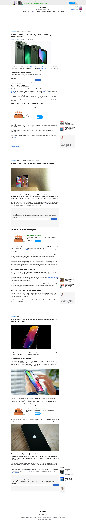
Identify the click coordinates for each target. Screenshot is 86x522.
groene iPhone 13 (44, 68)
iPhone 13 (18, 31)
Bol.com (15, 138)
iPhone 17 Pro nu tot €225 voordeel (34, 110)
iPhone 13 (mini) (45, 91)
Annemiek (15, 39)
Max (29, 471)
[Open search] (78, 11)
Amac (14, 140)
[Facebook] (40, 515)
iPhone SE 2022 (28, 66)
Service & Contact (29, 517)
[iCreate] (43, 8)
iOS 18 (37, 160)
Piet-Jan (14, 324)
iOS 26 (45, 203)
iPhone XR (18, 160)
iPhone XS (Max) (31, 160)
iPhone (18, 316)
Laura (14, 166)
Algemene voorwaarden (46, 517)
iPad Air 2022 (39, 66)
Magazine (23, 517)
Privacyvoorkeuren (61, 517)
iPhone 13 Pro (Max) (26, 31)
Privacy (39, 517)
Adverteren (55, 517)
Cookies (35, 517)
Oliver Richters (14, 472)
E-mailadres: (13, 78)
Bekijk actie (72, 2)
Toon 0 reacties (16, 146)
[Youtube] (43, 515)
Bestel (76, 9)
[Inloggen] (81, 11)
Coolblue (15, 137)
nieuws (13, 31)
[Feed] (46, 515)
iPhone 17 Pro (24, 471)
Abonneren (73, 9)
